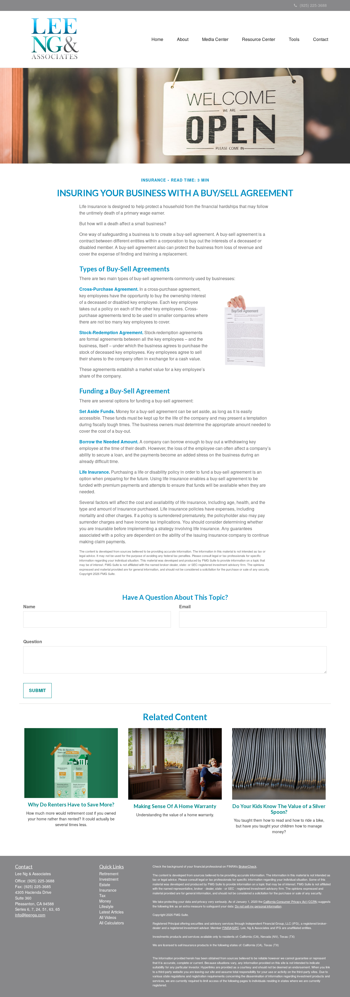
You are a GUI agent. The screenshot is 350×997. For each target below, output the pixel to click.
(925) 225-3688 (313, 5)
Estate (104, 884)
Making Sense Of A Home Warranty (175, 806)
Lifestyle (106, 906)
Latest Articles (111, 912)
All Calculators (111, 922)
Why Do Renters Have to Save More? (71, 805)
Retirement (108, 873)
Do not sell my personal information (258, 906)
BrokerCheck (247, 866)
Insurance (107, 890)
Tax (102, 895)
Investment (108, 879)
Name (29, 607)
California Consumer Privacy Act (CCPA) (290, 901)
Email (185, 607)
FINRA (226, 927)
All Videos (107, 917)
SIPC (235, 927)
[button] (182, 39)
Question (32, 642)
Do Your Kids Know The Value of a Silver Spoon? (278, 809)
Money (105, 901)
